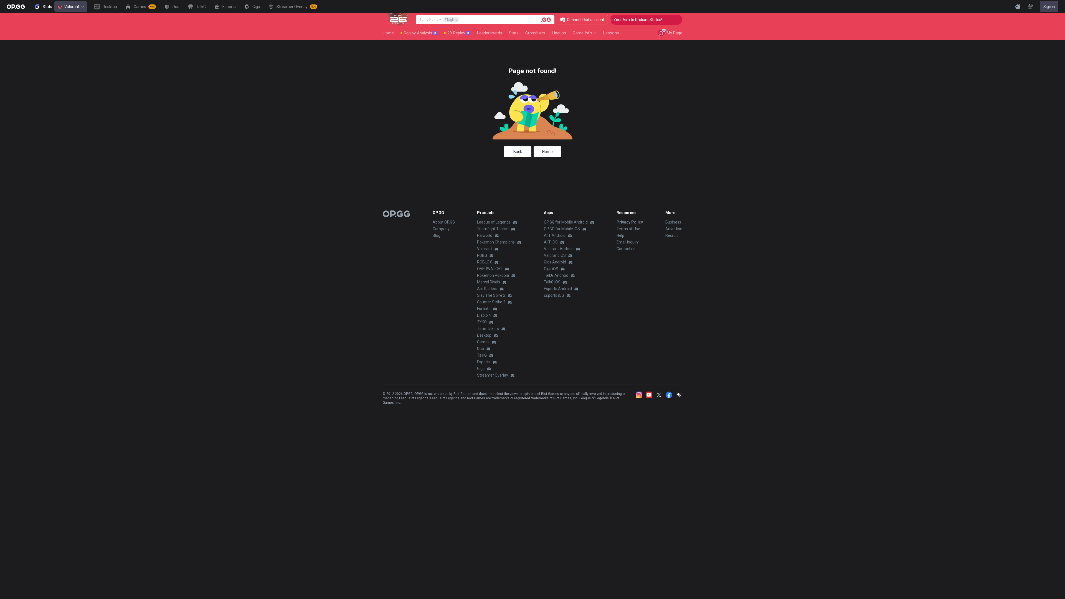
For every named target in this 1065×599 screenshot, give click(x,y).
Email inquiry (628, 242)
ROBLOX (484, 262)
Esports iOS (554, 295)
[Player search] (546, 19)
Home (388, 33)
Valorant (71, 6)
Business (673, 222)
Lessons (611, 33)
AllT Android (555, 235)
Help (620, 235)
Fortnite (484, 308)
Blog (436, 235)
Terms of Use (628, 229)
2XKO (482, 322)
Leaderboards (489, 33)
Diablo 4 (484, 315)
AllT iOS (551, 242)
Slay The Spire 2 (491, 295)
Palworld (484, 235)
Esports (483, 362)
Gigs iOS (551, 268)
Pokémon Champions (496, 242)
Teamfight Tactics (493, 229)
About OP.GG (444, 222)
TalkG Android (556, 275)
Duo (480, 348)
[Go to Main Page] (16, 6)
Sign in (1049, 6)
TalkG (482, 355)
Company (441, 229)
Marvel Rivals (488, 282)
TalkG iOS (552, 282)
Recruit (671, 235)
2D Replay (458, 33)
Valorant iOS (555, 255)
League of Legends (494, 222)
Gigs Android (555, 262)
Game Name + (438, 20)
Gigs (481, 368)
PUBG (482, 255)
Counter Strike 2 (491, 302)
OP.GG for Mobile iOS (562, 229)
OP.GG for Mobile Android (566, 222)
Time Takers (488, 328)
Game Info (582, 33)
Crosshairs (535, 33)
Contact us (626, 249)
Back (517, 151)
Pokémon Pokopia (493, 275)
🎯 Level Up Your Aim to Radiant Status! (616, 19)
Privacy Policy (630, 222)
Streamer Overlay (492, 375)
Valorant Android (559, 249)
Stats (514, 33)
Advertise (673, 229)
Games (483, 342)
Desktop (484, 335)
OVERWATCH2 (490, 268)
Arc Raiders (487, 288)
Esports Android (558, 288)
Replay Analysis (420, 33)
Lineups (559, 33)
